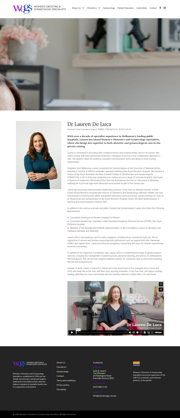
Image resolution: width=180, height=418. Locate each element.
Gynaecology (63, 371)
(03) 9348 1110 (100, 387)
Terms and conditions (66, 380)
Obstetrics (61, 367)
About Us (61, 362)
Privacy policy (63, 385)
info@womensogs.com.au (104, 395)
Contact (60, 376)
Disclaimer (61, 389)
